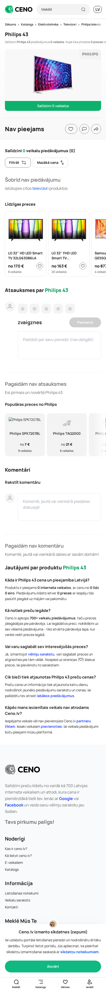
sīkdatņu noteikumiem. (80, 951)
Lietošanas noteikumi (21, 893)
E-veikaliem (14, 862)
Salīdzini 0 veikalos (53, 105)
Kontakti (11, 907)
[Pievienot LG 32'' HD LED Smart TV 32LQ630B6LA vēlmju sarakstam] (39, 266)
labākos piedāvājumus (55, 695)
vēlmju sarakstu (41, 654)
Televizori (40, 188)
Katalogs (12, 869)
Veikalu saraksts (17, 900)
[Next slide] (99, 435)
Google (66, 798)
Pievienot (85, 322)
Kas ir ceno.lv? (16, 848)
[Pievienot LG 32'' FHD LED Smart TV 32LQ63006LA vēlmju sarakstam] (82, 266)
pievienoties (51, 726)
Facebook (14, 805)
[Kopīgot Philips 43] (96, 129)
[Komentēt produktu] (84, 129)
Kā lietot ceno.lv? (18, 855)
